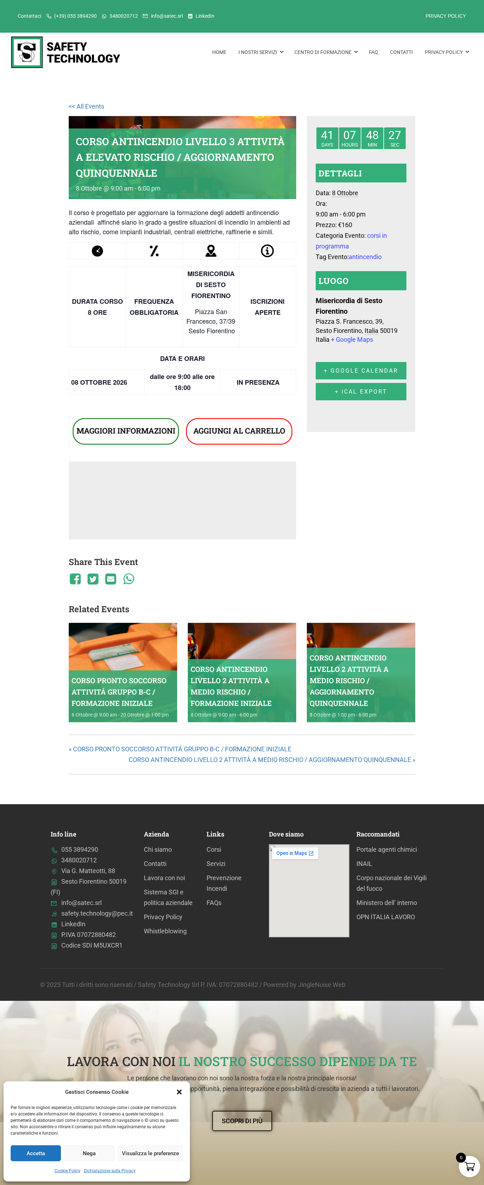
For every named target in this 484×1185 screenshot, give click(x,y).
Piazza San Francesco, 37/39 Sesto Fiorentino (210, 321)
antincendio (365, 256)
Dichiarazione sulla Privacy (110, 1170)
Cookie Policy (67, 1170)
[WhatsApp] (128, 578)
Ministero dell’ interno (386, 902)
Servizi (216, 863)
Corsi (214, 849)
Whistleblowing (165, 931)
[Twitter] (93, 578)
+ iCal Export (361, 391)
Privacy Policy (444, 52)
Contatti (401, 52)
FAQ (373, 52)
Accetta (36, 1153)
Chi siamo (158, 849)
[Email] (111, 578)
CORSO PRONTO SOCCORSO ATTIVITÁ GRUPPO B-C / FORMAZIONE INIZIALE (119, 692)
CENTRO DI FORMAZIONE (322, 52)
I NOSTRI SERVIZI (257, 52)
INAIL (364, 863)
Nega (89, 1153)
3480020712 (123, 16)
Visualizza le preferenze (150, 1153)
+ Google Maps (352, 339)
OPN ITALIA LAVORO (385, 917)
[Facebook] (76, 578)
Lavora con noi (164, 878)
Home (219, 52)
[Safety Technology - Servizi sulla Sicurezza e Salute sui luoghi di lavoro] (67, 52)
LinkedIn (205, 16)
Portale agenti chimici (386, 849)
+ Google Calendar (361, 370)
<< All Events (86, 106)
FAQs (214, 902)
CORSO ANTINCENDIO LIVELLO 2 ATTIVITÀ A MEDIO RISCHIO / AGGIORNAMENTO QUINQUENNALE (349, 680)
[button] (179, 1092)
